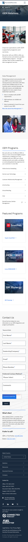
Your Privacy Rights (15, 528)
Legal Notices (6, 528)
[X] (17, 504)
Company (4, 475)
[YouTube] (12, 504)
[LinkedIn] (8, 504)
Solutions (4, 463)
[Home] (9, 2)
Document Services (7, 471)
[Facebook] (3, 504)
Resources (5, 467)
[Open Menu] (25, 3)
